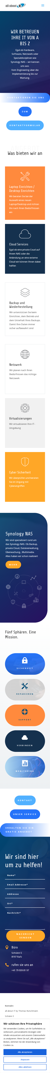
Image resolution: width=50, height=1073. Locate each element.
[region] (25, 1046)
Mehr (13, 564)
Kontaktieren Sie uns (25, 97)
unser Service (25, 814)
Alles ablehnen (25, 1067)
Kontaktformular (25, 125)
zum (25, 111)
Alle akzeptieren (25, 1052)
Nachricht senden (25, 936)
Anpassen (25, 1059)
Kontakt (25, 800)
